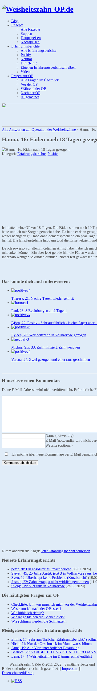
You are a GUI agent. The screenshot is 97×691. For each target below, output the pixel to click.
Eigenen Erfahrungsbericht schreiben (48, 67)
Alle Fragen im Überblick (40, 80)
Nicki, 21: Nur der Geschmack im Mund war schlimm (51, 644)
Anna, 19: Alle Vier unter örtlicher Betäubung (45, 648)
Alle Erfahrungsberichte (38, 50)
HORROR (29, 63)
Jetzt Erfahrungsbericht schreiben (65, 551)
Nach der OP (30, 93)
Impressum (70, 669)
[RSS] (16, 681)
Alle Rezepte (30, 29)
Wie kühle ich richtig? (27, 613)
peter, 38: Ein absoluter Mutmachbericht (41, 569)
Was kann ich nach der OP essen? (36, 609)
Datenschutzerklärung (18, 673)
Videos (26, 72)
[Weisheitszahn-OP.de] (37, 9)
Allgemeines (30, 97)
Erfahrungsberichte (25, 46)
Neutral (26, 59)
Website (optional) (59, 445)
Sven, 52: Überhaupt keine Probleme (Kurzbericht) (49, 578)
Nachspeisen (30, 42)
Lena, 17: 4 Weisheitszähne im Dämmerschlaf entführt (51, 656)
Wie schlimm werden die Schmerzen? (39, 621)
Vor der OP (29, 84)
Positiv (26, 55)
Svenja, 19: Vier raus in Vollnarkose (38, 586)
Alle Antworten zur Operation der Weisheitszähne (39, 129)
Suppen (26, 34)
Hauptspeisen (31, 38)
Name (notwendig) (59, 435)
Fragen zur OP (22, 76)
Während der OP (33, 89)
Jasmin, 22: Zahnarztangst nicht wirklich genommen (50, 582)
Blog (15, 21)
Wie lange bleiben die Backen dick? (38, 617)
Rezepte (17, 25)
